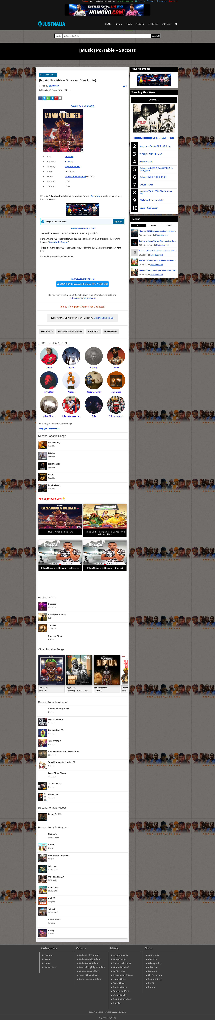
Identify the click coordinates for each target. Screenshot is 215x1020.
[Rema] (116, 356)
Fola (94, 416)
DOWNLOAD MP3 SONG (82, 106)
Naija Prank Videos (88, 963)
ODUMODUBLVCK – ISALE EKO (154, 138)
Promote (152, 971)
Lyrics (47, 963)
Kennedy (54, 86)
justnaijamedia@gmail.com (82, 298)
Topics (138, 225)
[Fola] (94, 405)
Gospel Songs (119, 959)
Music (129, 24)
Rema (116, 367)
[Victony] (94, 356)
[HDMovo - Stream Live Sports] (107, 14)
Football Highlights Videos (92, 967)
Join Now (118, 221)
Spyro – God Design (149, 208)
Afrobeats (111, 331)
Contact (167, 24)
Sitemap (113, 1012)
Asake (71, 367)
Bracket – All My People (149, 270)
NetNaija (122, 1012)
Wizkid (71, 392)
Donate (151, 987)
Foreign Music (120, 987)
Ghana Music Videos (89, 971)
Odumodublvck (116, 416)
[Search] (176, 24)
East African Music (122, 999)
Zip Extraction (155, 975)
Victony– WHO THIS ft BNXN (153, 177)
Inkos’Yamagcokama (72, 416)
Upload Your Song (103, 318)
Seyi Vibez (116, 392)
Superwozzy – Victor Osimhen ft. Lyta (155, 241)
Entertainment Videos (90, 979)
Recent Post (50, 967)
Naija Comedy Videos (89, 959)
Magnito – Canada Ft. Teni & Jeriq (155, 146)
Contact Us (153, 955)
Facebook (141, 1)
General (48, 955)
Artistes (153, 24)
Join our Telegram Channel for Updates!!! (82, 306)
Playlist (117, 1003)
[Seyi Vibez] (116, 380)
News (47, 959)
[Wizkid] (71, 380)
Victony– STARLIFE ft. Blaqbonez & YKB (156, 192)
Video (169, 225)
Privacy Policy (155, 963)
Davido (49, 367)
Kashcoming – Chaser (148, 231)
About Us (152, 959)
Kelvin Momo (49, 416)
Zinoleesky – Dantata (148, 261)
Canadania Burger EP (75, 176)
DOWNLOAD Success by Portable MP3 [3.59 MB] (83, 284)
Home (108, 24)
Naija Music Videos (88, 955)
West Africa (119, 983)
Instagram (162, 1)
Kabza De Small (94, 392)
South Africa (119, 979)
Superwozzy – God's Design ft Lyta (153, 251)
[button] (40, 98)
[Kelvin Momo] (49, 405)
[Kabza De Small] (94, 380)
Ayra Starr (49, 392)
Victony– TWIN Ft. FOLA (151, 153)
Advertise (152, 967)
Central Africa (120, 995)
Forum (118, 24)
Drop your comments (48, 428)
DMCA (151, 983)
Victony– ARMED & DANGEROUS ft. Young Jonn (156, 169)
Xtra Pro (69, 161)
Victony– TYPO (146, 161)
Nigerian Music (48, 75)
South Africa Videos (89, 975)
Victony (93, 367)
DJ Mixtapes (119, 971)
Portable (69, 156)
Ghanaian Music (121, 967)
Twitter (151, 1)
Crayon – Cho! (146, 184)
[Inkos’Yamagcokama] (71, 405)
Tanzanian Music (121, 991)
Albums (140, 24)
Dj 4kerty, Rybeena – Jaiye (152, 200)
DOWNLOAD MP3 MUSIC (82, 228)
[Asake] (71, 356)
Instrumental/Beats (123, 975)
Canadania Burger (58, 242)
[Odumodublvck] (116, 405)
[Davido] (49, 356)
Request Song (154, 979)
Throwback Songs (122, 963)
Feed (86, 1)
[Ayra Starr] (49, 380)
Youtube (174, 1)
